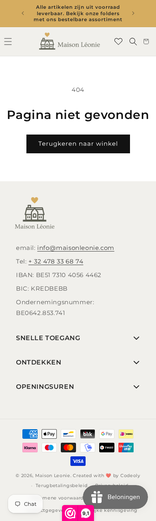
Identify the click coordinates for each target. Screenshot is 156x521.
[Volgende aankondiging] (133, 13)
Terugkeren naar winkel (78, 143)
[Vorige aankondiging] (23, 13)
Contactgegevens (48, 510)
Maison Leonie (52, 475)
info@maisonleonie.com (75, 248)
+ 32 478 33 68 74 (55, 261)
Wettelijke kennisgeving (107, 510)
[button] (133, 41)
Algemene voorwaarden (60, 498)
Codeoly (130, 475)
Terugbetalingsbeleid (61, 485)
